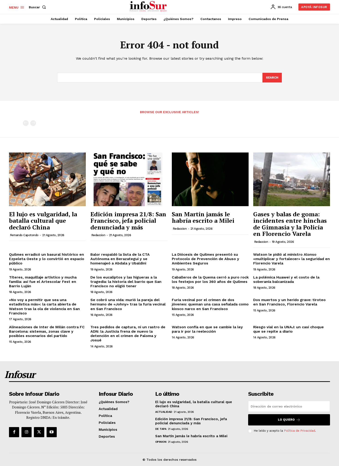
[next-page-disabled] (33, 123)
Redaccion (98, 235)
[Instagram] (26, 432)
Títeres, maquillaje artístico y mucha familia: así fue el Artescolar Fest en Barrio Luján (43, 281)
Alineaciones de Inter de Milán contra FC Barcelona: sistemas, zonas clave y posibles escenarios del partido (47, 331)
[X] (39, 432)
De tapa (161, 429)
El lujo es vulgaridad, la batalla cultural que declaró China (43, 220)
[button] (38, 7)
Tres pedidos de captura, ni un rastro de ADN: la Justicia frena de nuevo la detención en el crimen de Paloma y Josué (127, 334)
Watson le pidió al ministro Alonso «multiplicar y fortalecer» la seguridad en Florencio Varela (291, 258)
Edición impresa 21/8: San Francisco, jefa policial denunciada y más (128, 220)
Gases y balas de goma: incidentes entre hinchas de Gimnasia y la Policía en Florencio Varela (290, 224)
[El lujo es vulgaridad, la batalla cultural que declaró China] (47, 179)
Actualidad (163, 411)
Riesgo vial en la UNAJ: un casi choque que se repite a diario (288, 329)
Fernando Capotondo (24, 235)
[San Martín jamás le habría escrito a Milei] (210, 179)
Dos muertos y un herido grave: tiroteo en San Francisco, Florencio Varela (289, 302)
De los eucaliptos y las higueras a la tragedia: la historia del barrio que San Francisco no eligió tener (125, 281)
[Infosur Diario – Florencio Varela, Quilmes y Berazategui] (149, 6)
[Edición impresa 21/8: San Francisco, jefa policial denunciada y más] (128, 179)
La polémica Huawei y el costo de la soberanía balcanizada (286, 279)
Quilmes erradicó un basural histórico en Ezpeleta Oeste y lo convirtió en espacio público (46, 258)
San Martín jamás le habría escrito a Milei (203, 217)
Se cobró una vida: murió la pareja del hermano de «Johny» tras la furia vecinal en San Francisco (128, 304)
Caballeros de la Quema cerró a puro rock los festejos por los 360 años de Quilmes (210, 279)
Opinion (161, 441)
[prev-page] (26, 123)
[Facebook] (14, 432)
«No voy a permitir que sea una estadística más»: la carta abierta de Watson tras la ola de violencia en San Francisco (44, 306)
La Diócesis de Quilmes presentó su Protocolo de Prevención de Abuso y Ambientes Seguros (205, 258)
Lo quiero (286, 419)
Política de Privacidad (299, 430)
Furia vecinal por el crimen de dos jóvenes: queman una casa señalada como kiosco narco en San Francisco (210, 304)
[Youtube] (52, 432)
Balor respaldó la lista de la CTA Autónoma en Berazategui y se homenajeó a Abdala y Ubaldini (120, 258)
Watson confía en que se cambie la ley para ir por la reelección (207, 329)
